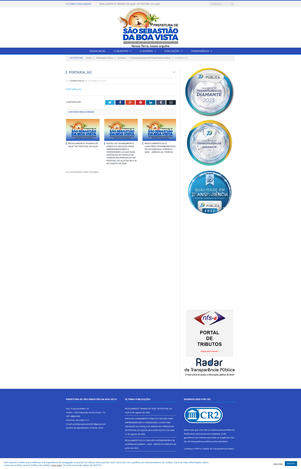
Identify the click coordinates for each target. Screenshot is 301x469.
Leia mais (56, 465)
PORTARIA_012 (74, 89)
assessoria (205, 433)
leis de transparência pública (197, 441)
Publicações (171, 51)
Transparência (200, 51)
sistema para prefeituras (222, 429)
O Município (121, 51)
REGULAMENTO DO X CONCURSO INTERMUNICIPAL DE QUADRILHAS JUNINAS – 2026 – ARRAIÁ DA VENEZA (160, 147)
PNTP (197, 448)
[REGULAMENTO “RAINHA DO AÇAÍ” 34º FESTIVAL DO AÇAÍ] (83, 130)
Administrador (77, 81)
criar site (203, 429)
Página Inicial (97, 51)
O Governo (146, 51)
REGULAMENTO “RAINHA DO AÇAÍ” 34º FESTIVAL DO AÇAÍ (83, 145)
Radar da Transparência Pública (218, 448)
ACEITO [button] (291, 463)
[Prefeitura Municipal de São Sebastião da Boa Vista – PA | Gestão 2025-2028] (150, 27)
